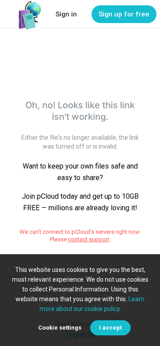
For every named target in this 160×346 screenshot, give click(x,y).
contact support (88, 239)
